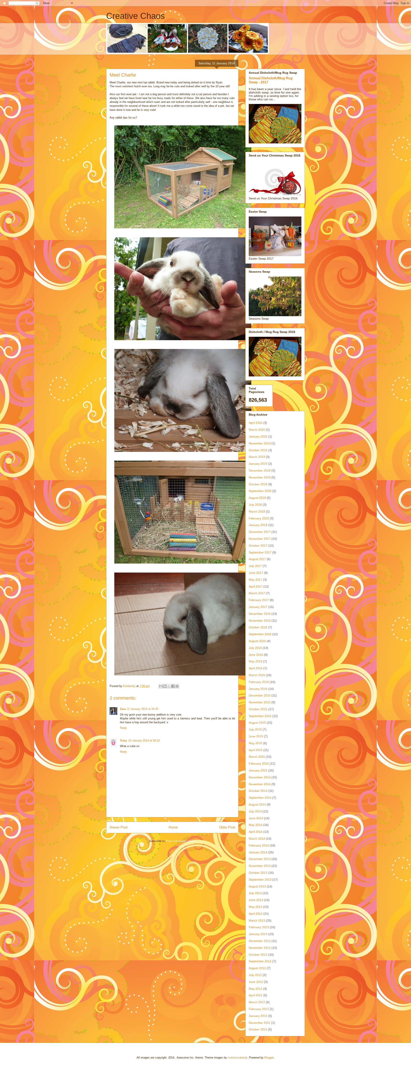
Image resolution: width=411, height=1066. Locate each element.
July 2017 (255, 566)
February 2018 (259, 518)
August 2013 (257, 886)
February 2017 (259, 600)
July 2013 (255, 893)
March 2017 (257, 593)
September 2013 (260, 879)
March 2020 (257, 429)
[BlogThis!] (165, 686)
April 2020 (255, 422)
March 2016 (257, 675)
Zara (123, 709)
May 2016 (255, 661)
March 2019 (257, 457)
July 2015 (255, 729)
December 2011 (259, 1022)
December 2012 (260, 941)
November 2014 (260, 784)
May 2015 (255, 743)
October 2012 (258, 954)
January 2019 (258, 463)
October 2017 (258, 545)
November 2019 (260, 443)
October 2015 (258, 709)
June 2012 (256, 981)
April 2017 (255, 586)
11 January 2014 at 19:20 (142, 709)
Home (173, 827)
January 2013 (258, 934)
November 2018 (260, 477)
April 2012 (255, 995)
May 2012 (255, 988)
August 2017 (257, 559)
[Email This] (161, 686)
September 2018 (260, 491)
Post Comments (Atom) (181, 841)
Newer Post (118, 827)
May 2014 (255, 825)
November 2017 (260, 538)
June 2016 (256, 654)
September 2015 (260, 716)
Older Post (227, 827)
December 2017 (260, 532)
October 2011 (258, 1029)
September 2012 (260, 961)
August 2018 (257, 497)
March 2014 (257, 838)
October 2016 (258, 627)
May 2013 (255, 906)
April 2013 (255, 913)
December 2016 (260, 613)
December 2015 (260, 695)
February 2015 (259, 763)
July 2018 (255, 504)
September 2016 (260, 634)
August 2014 (257, 804)
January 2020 (258, 436)
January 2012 (258, 1016)
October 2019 (258, 450)
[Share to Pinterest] (177, 686)
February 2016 (259, 682)
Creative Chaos (135, 16)
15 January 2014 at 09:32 (144, 740)
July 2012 (255, 975)
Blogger (269, 1057)
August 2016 (257, 641)
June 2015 (256, 736)
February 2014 (259, 845)
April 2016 (255, 668)
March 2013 (257, 920)
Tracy (123, 740)
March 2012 (257, 1002)
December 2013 (260, 859)
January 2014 (258, 852)
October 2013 (258, 872)
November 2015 (260, 702)
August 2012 (257, 968)
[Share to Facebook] (173, 686)
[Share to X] (169, 686)
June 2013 (256, 900)
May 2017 (255, 579)
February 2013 (259, 927)
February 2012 (259, 1009)
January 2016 (258, 688)
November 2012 (260, 947)
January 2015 (258, 770)
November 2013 (260, 866)
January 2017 (258, 607)
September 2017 (260, 552)
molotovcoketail (237, 1057)
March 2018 (257, 511)
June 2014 (256, 818)
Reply (123, 727)
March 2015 (257, 756)
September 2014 (260, 797)
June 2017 (256, 572)
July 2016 (255, 648)
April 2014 (255, 831)
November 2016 (260, 620)
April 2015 (255, 750)
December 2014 (260, 777)
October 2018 (258, 484)
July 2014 (255, 811)
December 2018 (260, 470)
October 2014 (258, 790)
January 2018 (258, 525)
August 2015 (257, 722)
